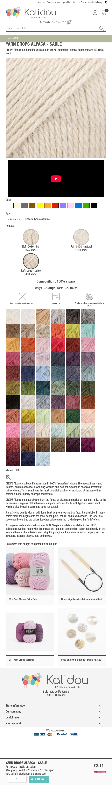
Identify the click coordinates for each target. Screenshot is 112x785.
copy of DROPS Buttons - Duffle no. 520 (81, 660)
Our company (13, 711)
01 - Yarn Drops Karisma (21, 660)
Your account (13, 723)
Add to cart (39, 779)
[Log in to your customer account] (95, 12)
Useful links (12, 717)
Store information (16, 706)
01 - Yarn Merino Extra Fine (23, 599)
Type (8, 213)
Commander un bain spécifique (53, 22)
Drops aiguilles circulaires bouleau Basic (82, 599)
